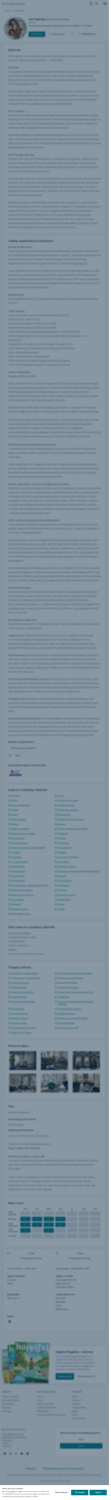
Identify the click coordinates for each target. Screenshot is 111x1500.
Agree (98, 1492)
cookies (12, 1491)
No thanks (79, 1492)
